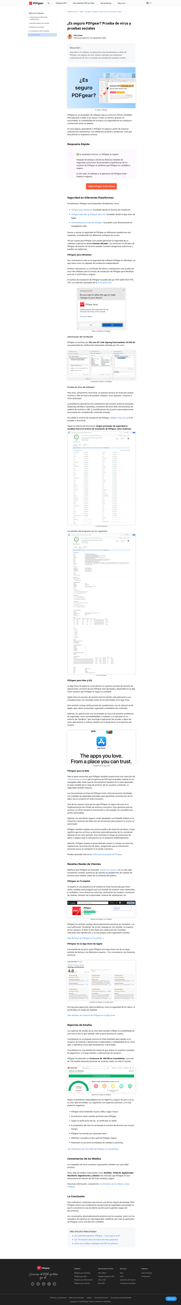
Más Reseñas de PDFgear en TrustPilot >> (86, 938)
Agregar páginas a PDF (106, 1276)
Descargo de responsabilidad (121, 1298)
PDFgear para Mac (79, 214)
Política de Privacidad (76, 1298)
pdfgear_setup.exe (118, 417)
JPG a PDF (101, 1283)
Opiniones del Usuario (128, 1280)
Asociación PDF (104, 282)
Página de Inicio (72, 12)
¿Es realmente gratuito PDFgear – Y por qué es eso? (97, 1235)
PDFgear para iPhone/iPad (83, 1280)
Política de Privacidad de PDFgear (107, 854)
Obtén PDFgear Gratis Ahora (101, 186)
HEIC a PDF (102, 1280)
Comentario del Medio (128, 1283)
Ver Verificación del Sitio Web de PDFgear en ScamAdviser (93, 1149)
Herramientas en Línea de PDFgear (86, 222)
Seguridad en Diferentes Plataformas (37, 18)
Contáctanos (145, 1276)
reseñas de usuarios (109, 870)
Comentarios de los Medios (38, 31)
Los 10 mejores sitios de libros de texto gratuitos (96, 1239)
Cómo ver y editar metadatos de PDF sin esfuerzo (96, 1243)
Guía (121, 1276)
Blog (81, 12)
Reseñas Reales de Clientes (38, 23)
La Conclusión (34, 35)
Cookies (89, 1298)
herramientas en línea (77, 779)
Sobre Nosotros (146, 1273)
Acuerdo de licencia (101, 1298)
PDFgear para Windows (81, 209)
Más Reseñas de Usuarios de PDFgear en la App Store (92, 1015)
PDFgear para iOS (97, 214)
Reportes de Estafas (36, 27)
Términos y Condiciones (58, 1298)
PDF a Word (102, 1273)
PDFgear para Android (82, 1283)
